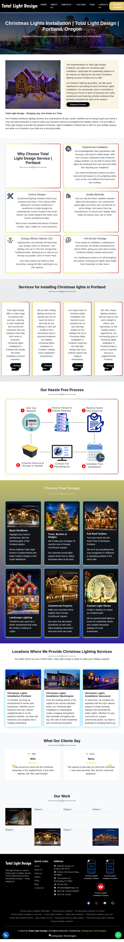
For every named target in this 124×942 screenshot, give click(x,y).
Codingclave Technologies (93, 934)
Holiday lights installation (74, 917)
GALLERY (81, 5)
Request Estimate (78, 104)
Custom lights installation (53, 917)
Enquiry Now (16, 366)
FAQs (36, 884)
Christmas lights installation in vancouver (26, 917)
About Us (38, 873)
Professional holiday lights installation (100, 921)
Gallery (37, 880)
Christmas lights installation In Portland (89, 914)
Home (37, 869)
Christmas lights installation (62, 914)
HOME (44, 5)
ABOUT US (54, 6)
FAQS (92, 5)
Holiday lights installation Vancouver (99, 917)
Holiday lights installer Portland (21, 921)
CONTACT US (103, 6)
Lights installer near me (44, 921)
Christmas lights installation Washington (35, 914)
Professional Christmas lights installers (69, 921)
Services (38, 876)
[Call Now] (5, 935)
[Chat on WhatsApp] (118, 935)
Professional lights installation (62, 924)
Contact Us (39, 891)
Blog (36, 887)
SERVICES (66, 5)
